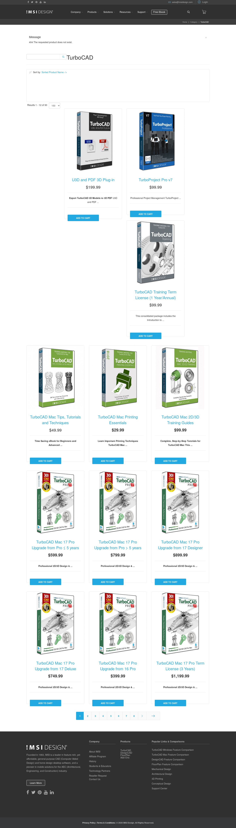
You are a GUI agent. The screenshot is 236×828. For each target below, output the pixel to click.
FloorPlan (125, 755)
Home (185, 22)
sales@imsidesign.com (182, 2)
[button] (202, 2)
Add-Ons (124, 757)
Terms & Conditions (106, 822)
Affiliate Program (97, 756)
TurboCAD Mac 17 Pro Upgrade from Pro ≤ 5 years (55, 544)
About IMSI (94, 751)
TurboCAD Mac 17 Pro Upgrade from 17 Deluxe (55, 665)
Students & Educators (100, 766)
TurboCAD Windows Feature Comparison (173, 749)
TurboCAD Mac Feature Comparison (170, 754)
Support (141, 11)
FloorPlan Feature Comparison (167, 764)
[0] (204, 12)
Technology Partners (99, 770)
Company (76, 11)
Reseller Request (98, 775)
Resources (125, 11)
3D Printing (157, 778)
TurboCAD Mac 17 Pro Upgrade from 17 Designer (180, 544)
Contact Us (94, 779)
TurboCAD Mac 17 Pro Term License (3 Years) (180, 665)
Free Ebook (159, 11)
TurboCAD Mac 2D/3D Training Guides (180, 419)
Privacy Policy (89, 822)
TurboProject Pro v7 (155, 179)
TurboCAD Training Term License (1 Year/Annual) (155, 294)
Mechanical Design (161, 769)
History (92, 761)
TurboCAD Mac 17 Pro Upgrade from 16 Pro (118, 665)
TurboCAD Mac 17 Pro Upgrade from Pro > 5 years (117, 544)
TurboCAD (125, 750)
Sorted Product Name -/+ (54, 72)
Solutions (108, 11)
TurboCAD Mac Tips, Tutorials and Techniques (55, 419)
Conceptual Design (161, 783)
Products (91, 11)
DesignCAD (126, 752)
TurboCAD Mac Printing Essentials (118, 419)
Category (193, 22)
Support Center (159, 788)
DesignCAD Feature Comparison (168, 759)
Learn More (36, 782)
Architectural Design (162, 773)
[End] (153, 716)
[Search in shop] (63, 56)
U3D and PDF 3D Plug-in (93, 179)
